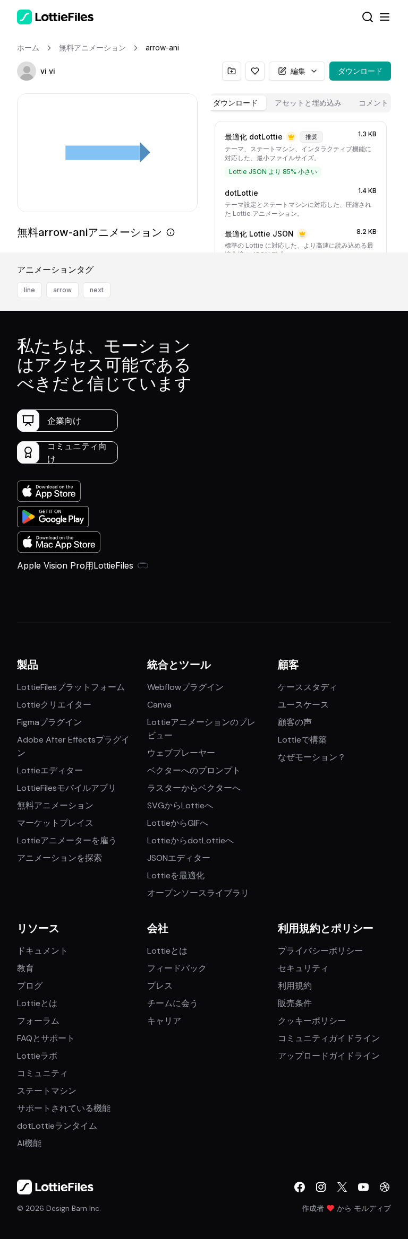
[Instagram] (320, 1187)
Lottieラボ (37, 1055)
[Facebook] (299, 1187)
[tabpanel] (300, 184)
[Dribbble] (384, 1187)
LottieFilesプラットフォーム (71, 687)
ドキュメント (42, 950)
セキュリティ (303, 968)
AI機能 (29, 1143)
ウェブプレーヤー (181, 752)
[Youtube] (363, 1187)
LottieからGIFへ (177, 822)
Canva (159, 704)
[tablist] (300, 102)
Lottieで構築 (302, 739)
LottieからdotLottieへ (190, 840)
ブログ (29, 985)
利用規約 (295, 985)
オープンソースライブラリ (198, 892)
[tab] (235, 102)
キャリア (164, 1020)
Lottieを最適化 (176, 875)
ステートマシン (46, 1090)
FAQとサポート (46, 1038)
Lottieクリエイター (54, 704)
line (29, 290)
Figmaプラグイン (49, 722)
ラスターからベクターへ (194, 787)
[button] (26, 71)
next (97, 290)
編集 (298, 70)
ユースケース (303, 704)
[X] (342, 1187)
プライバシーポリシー (320, 950)
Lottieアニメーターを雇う (67, 840)
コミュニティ (42, 1073)
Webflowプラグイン (185, 687)
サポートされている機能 (63, 1108)
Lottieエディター (50, 770)
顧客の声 (295, 722)
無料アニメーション (55, 805)
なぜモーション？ (312, 757)
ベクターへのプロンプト (194, 770)
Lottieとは (37, 1003)
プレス (160, 985)
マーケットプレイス (55, 822)
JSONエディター (178, 857)
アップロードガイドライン (329, 1055)
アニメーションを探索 (59, 857)
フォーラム (38, 1020)
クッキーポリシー (312, 1020)
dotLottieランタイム (57, 1125)
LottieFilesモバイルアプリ (66, 787)
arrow (62, 290)
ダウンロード (360, 70)
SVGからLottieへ (180, 805)
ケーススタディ (307, 687)
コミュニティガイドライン (329, 1038)
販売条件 (295, 1003)
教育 (25, 968)
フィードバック (177, 968)
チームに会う (172, 1003)
